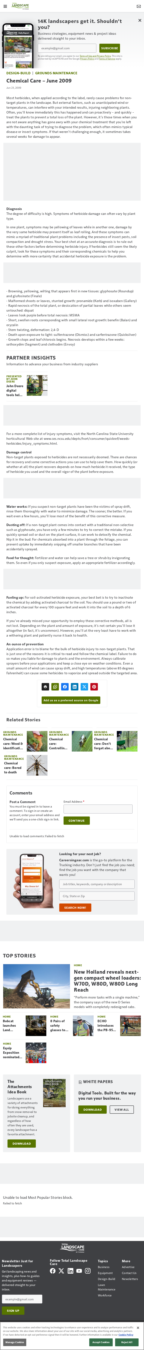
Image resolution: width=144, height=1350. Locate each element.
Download (22, 1143)
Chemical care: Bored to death (13, 767)
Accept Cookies (101, 1342)
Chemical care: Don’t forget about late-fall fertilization (103, 744)
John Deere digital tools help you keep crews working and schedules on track (14, 390)
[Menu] (5, 6)
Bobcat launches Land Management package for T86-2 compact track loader (13, 1025)
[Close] (138, 1328)
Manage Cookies (14, 1342)
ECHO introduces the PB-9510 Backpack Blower (107, 1025)
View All (122, 1109)
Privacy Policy (87, 58)
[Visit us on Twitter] (61, 1270)
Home (78, 965)
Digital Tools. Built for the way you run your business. (107, 1096)
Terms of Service (107, 58)
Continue (77, 820)
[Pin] (94, 686)
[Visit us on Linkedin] (70, 1270)
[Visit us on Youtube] (79, 1270)
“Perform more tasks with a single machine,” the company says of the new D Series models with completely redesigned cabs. (107, 1002)
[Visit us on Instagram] (88, 1270)
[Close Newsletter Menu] (139, 20)
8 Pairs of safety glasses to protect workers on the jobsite (59, 1025)
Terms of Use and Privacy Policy (95, 55)
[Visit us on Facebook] (53, 1270)
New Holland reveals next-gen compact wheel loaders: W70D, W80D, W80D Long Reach (107, 981)
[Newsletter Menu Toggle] (138, 6)
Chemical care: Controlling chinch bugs (58, 744)
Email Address (74, 801)
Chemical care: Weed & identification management (13, 744)
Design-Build (18, 73)
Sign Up (13, 1310)
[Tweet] (84, 686)
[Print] (45, 686)
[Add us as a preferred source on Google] (55, 686)
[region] (72, 1336)
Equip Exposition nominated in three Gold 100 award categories (11, 1053)
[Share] (65, 686)
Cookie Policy (125, 1334)
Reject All (126, 1342)
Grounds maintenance (56, 73)
